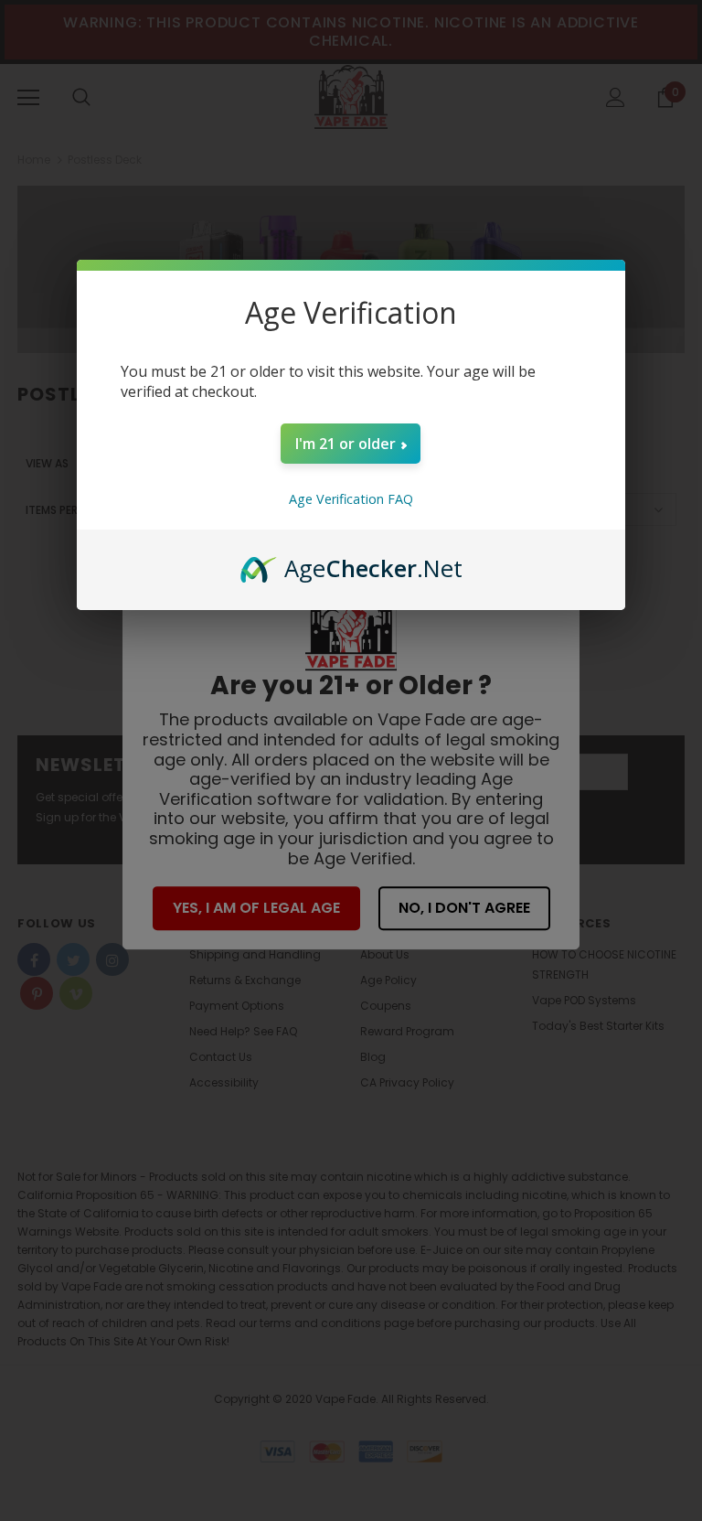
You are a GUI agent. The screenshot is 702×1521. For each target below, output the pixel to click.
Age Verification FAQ (351, 499)
